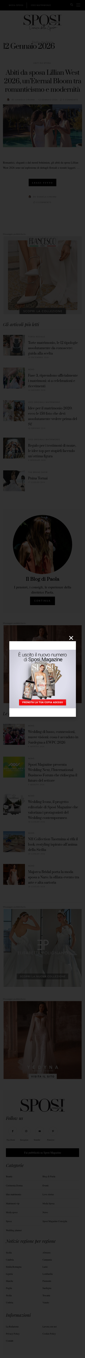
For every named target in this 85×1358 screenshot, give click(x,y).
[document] (42, 679)
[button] (71, 638)
